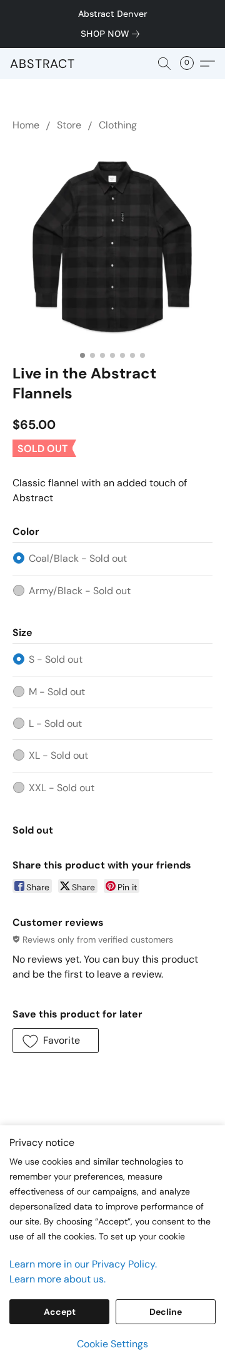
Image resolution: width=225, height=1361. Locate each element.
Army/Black (80, 590)
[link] (112, 33)
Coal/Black (78, 558)
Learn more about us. (57, 1279)
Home (25, 125)
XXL (61, 787)
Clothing (118, 125)
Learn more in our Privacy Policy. (83, 1264)
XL (58, 755)
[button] (42, 63)
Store (69, 125)
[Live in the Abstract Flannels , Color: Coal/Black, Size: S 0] (112, 245)
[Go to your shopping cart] (191, 63)
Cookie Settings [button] (112, 1343)
